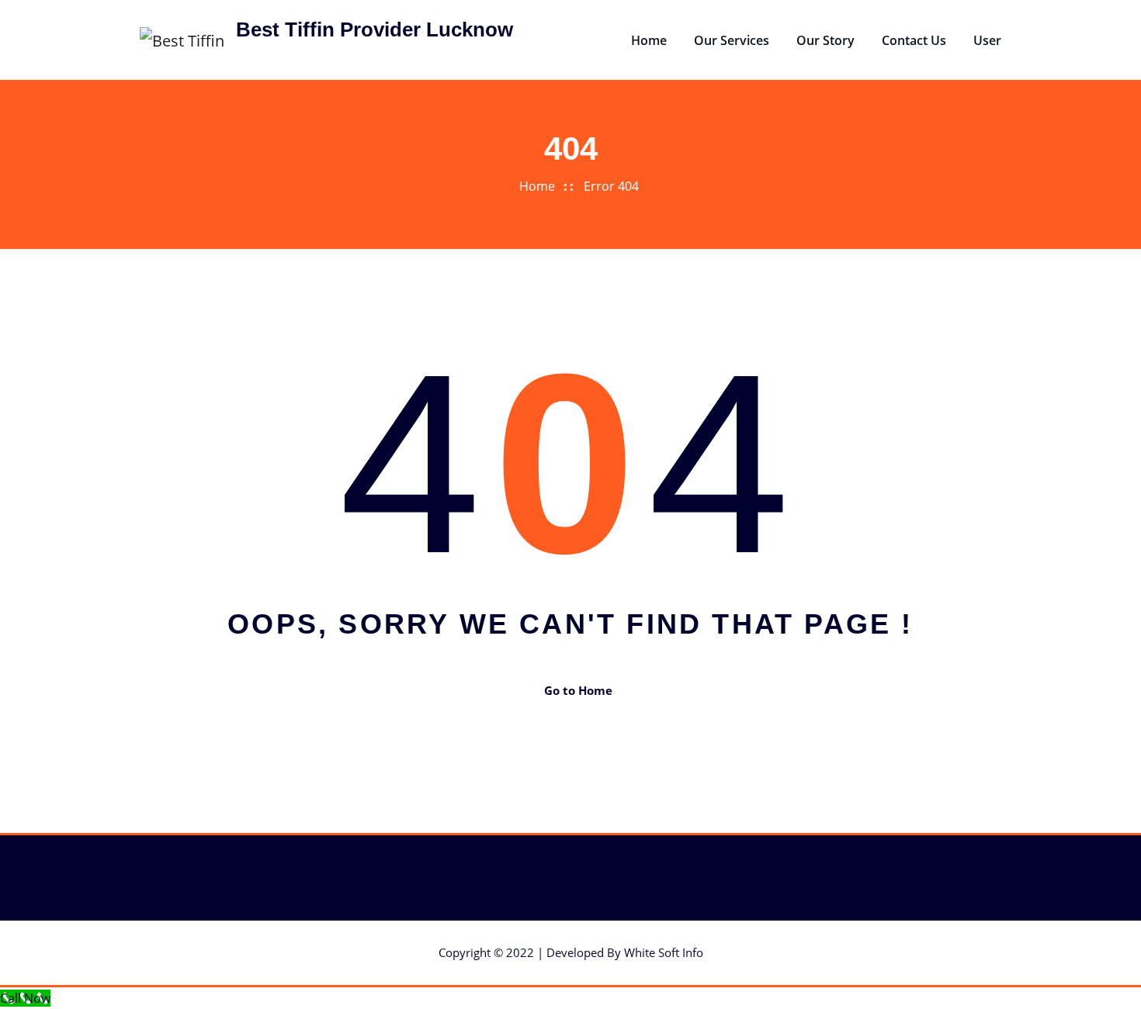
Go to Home (578, 690)
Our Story (825, 40)
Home (649, 40)
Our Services (731, 40)
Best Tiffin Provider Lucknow (374, 29)
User (987, 40)
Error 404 (611, 186)
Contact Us (914, 40)
